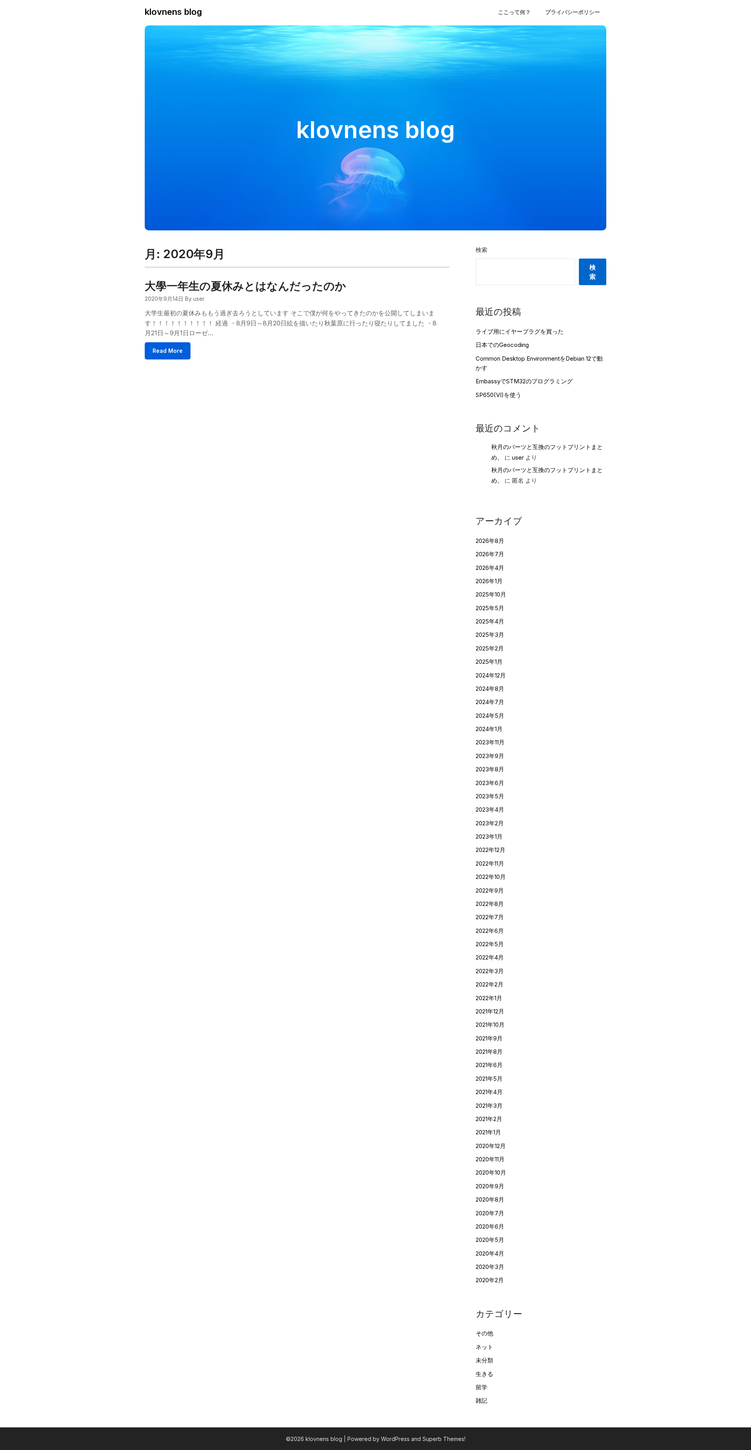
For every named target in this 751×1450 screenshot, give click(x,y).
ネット (484, 1347)
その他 (484, 1333)
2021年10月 (490, 1024)
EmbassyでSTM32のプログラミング (524, 381)
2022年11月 (490, 863)
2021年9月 (489, 1038)
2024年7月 (490, 702)
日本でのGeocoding (502, 345)
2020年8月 (490, 1199)
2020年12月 (491, 1146)
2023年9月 (490, 756)
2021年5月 (489, 1078)
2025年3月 (490, 634)
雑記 (481, 1400)
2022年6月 (490, 930)
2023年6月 (490, 783)
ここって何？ (514, 12)
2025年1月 (489, 661)
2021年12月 (490, 1011)
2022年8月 (490, 903)
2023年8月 (490, 769)
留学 (481, 1387)
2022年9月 (490, 890)
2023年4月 (490, 809)
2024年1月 (489, 729)
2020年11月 (490, 1159)
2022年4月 (490, 957)
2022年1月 (489, 998)
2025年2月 (490, 648)
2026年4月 (490, 567)
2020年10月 (491, 1172)
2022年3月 (490, 971)
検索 (481, 249)
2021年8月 (489, 1051)
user (518, 457)
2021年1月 (488, 1132)
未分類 (484, 1360)
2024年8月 (490, 688)
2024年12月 (491, 675)
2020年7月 (490, 1213)
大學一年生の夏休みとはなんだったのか (245, 286)
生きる (484, 1374)
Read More (168, 350)
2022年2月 (489, 984)
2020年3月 (490, 1266)
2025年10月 (491, 594)
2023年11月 (490, 742)
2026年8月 (490, 540)
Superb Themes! (443, 1439)
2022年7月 (490, 917)
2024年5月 (490, 715)
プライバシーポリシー (572, 12)
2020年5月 (490, 1239)
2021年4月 (489, 1092)
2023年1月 (489, 836)
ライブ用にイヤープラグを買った (520, 331)
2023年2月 (490, 823)
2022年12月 (490, 849)
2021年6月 (489, 1065)
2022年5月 (490, 944)
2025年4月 (490, 621)
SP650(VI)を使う (498, 395)
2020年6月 (490, 1226)
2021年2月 (489, 1119)
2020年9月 (490, 1186)
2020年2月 (490, 1280)
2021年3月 (489, 1105)
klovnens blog (173, 12)
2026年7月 (490, 554)
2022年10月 (491, 876)
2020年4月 (490, 1253)
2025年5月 (490, 608)
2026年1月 (489, 581)
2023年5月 (490, 796)
